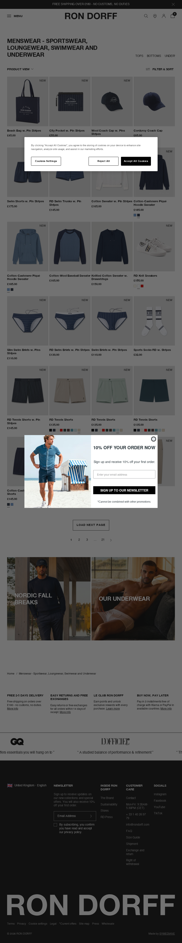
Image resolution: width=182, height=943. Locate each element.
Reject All (103, 161)
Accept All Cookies (136, 161)
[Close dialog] (153, 439)
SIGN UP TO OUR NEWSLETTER (124, 490)
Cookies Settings (46, 161)
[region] (91, 154)
